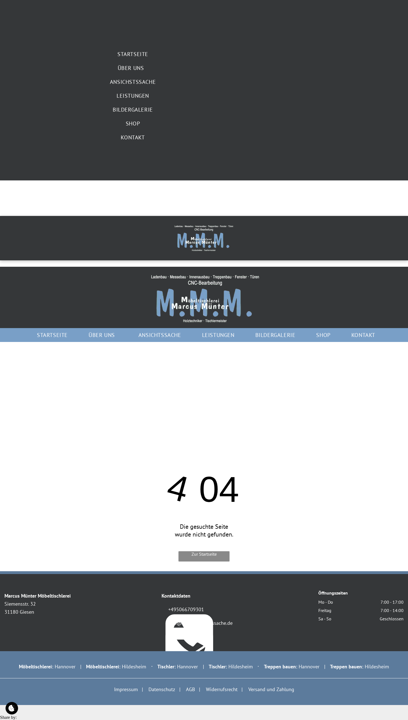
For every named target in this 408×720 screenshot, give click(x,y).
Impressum (126, 689)
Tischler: (218, 666)
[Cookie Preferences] (12, 708)
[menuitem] (133, 54)
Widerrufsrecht (222, 689)
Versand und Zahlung (271, 689)
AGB (190, 689)
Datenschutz (161, 689)
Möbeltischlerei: (36, 666)
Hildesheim (134, 666)
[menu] (1, 265)
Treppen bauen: (346, 666)
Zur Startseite (204, 554)
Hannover (65, 666)
